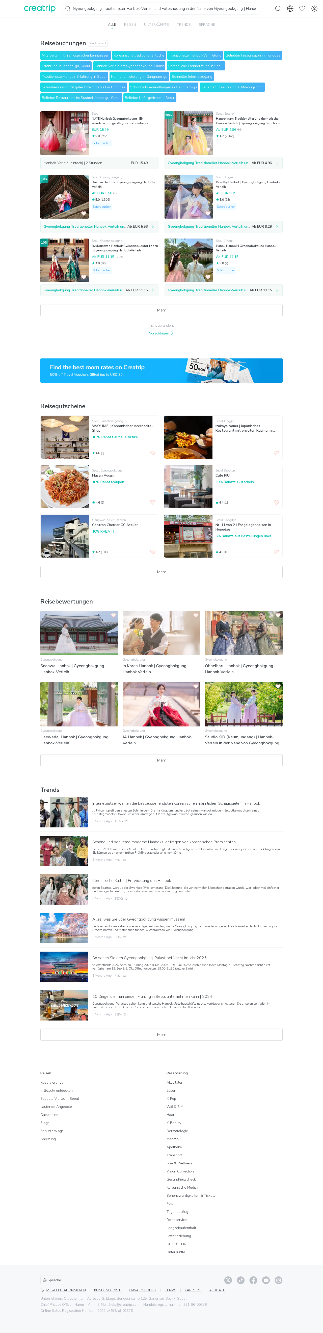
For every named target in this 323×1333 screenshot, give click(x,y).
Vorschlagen (159, 333)
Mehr (161, 310)
